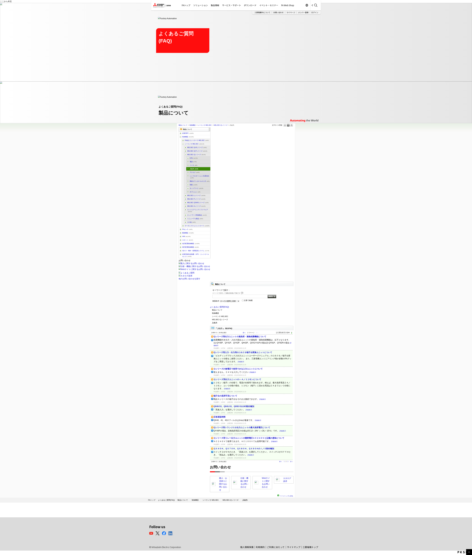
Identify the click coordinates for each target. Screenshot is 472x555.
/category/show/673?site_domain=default (180, 240)
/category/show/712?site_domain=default (180, 236)
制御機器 (193, 125)
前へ (244, 333)
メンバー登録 (303, 12)
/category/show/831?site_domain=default (185, 155)
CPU (194, 158)
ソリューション (200, 5)
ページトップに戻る (286, 495)
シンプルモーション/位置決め (199, 177)
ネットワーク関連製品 (197, 215)
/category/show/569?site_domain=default (180, 233)
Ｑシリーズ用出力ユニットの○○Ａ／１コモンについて (237, 379)
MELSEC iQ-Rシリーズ (197, 147)
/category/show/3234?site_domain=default (188, 158)
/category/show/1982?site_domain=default (180, 229)
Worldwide (306, 5)
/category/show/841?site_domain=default (185, 222)
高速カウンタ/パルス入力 (200, 181)
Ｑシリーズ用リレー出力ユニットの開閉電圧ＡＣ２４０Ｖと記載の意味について (249, 438)
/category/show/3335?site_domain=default (183, 140)
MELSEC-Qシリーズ (221, 125)
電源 (193, 162)
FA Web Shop (287, 5)
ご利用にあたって (276, 547)
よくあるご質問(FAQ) (219, 307)
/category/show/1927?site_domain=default (185, 219)
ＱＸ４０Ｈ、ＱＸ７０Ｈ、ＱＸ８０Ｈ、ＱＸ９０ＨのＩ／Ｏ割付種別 (244, 449)
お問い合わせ (278, 12)
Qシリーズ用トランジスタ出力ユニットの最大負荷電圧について (242, 427)
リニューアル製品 (195, 219)
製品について (183, 125)
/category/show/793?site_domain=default (180, 247)
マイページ (291, 12)
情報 (193, 185)
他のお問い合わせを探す (189, 279)
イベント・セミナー (268, 5)
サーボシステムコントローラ (197, 226)
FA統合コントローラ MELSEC (197, 140)
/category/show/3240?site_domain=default (188, 185)
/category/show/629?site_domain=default (180, 137)
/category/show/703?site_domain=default (185, 210)
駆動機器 (188, 233)
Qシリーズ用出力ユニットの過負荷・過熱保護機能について (240, 336)
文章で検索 (248, 300)
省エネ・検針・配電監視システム (195, 251)
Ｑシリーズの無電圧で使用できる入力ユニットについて (238, 369)
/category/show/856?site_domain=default (185, 202)
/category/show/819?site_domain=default (185, 206)
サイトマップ (293, 547)
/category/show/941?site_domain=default (185, 215)
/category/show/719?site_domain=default (180, 243)
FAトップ (186, 5)
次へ (291, 461)
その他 (191, 222)
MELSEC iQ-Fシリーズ (197, 151)
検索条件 (215, 301)
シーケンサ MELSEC (205, 125)
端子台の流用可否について (225, 396)
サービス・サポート (231, 5)
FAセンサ (187, 229)
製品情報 (215, 5)
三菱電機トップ (310, 547)
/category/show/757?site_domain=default (180, 251)
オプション (195, 192)
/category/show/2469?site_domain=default (185, 151)
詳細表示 (241, 362)
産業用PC (188, 133)
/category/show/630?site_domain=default (183, 226)
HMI (186, 236)
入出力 (194, 169)
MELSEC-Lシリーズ (196, 195)
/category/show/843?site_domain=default (185, 195)
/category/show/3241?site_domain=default (188, 188)
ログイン (314, 12)
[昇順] (291, 332)
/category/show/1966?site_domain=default (185, 147)
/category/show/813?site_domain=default (180, 254)
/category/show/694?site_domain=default (183, 144)
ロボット (187, 240)
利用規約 (260, 547)
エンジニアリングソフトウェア (197, 210)
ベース (193, 165)
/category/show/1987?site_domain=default (180, 133)
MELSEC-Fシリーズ (196, 199)
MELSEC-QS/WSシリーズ (198, 202)
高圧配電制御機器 (190, 247)
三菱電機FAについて (262, 12)
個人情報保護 (246, 547)
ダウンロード (250, 5)
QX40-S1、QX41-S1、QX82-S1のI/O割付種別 (234, 406)
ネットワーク (196, 188)
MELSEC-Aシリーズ (196, 206)
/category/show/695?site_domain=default (185, 199)
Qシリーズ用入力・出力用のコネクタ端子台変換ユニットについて (243, 352)
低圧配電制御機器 (191, 243)
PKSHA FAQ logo (464, 552)
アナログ (195, 172)
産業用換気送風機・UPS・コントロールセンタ (195, 255)
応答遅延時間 (219, 417)
